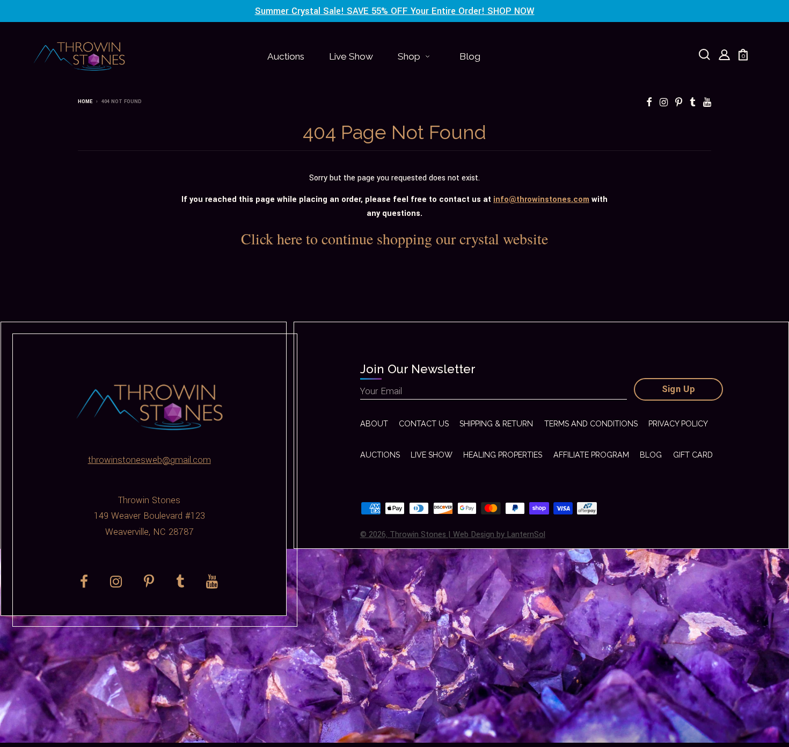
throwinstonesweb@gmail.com (149, 460)
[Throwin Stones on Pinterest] (678, 103)
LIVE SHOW (431, 455)
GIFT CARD (693, 455)
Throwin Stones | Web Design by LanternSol (467, 534)
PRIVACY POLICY (678, 423)
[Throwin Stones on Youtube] (707, 103)
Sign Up (679, 389)
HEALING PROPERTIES (502, 455)
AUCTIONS (380, 455)
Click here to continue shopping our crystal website (394, 238)
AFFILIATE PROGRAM (591, 455)
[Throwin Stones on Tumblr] (693, 103)
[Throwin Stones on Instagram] (664, 103)
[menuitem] (286, 56)
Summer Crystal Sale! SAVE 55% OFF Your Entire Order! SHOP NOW (395, 11)
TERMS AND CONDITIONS (591, 423)
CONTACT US (424, 423)
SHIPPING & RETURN (496, 423)
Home (85, 101)
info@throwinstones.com (541, 199)
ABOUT (374, 423)
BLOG (651, 455)
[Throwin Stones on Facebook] (649, 103)
